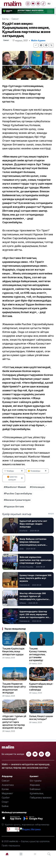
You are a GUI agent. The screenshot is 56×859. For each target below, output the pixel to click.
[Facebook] (38, 3)
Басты (5, 19)
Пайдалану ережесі (40, 797)
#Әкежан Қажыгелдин (17, 499)
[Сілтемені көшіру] (36, 45)
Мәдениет (7, 793)
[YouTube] (33, 3)
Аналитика (8, 784)
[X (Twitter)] (51, 45)
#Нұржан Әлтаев (14, 506)
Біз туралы (35, 780)
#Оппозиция (37, 487)
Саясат (15, 19)
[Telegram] (41, 45)
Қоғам (5, 789)
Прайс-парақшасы (11, 845)
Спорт (5, 801)
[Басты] (7, 854)
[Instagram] (28, 3)
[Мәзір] (21, 854)
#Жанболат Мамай (15, 487)
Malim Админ (38, 40)
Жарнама (35, 784)
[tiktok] (47, 754)
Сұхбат (6, 797)
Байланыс (35, 789)
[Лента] (35, 854)
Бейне (5, 806)
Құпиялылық (36, 793)
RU (49, 3)
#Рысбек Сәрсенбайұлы (18, 493)
